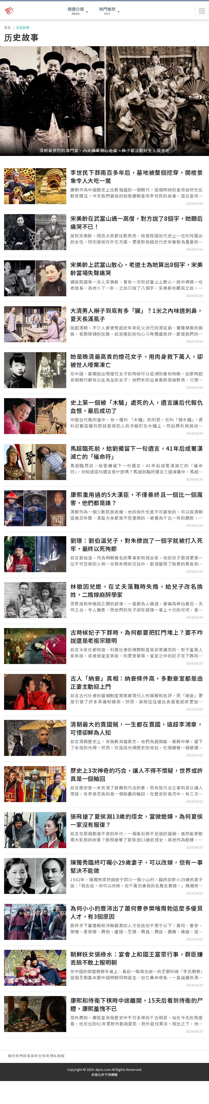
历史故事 (22, 27)
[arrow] (20, 11)
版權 (61, 1055)
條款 (45, 1055)
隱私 (53, 1055)
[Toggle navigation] (202, 11)
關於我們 (15, 1055)
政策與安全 (32, 1055)
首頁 (7, 27)
